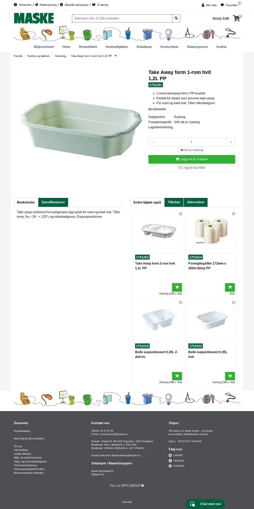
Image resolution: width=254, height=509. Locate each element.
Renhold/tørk (88, 46)
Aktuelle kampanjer (76, 4)
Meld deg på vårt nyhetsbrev (29, 438)
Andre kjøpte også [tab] (147, 202)
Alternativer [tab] (195, 202)
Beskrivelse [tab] (26, 202)
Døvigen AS (97, 474)
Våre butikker (21, 450)
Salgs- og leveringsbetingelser (30, 461)
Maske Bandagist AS (102, 471)
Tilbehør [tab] (174, 202)
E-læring (102, 4)
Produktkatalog (22, 431)
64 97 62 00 (106, 430)
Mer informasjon (157, 108)
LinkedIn (178, 455)
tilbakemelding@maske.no (126, 455)
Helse (66, 46)
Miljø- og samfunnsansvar (28, 457)
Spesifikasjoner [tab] (53, 202)
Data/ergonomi (197, 46)
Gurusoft (127, 502)
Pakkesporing (48, 4)
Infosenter (25, 4)
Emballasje (144, 46)
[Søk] (176, 18)
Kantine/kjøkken (117, 46)
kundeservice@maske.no (114, 434)
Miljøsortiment (44, 46)
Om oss (18, 446)
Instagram (178, 465)
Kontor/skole (169, 46)
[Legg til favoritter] (181, 214)
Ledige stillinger (22, 453)
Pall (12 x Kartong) (193, 150)
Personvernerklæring (25, 465)
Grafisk (221, 46)
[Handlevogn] (236, 19)
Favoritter (231, 5)
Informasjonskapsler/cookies (29, 469)
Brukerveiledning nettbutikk (28, 473)
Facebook (178, 460)
